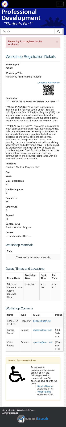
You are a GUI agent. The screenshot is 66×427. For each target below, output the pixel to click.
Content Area (13, 224)
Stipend (10, 215)
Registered (11, 198)
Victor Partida (44, 391)
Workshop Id (13, 64)
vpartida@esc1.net (42, 342)
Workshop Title (14, 73)
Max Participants (15, 180)
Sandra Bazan (44, 386)
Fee (8, 172)
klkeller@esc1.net (42, 320)
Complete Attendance (49, 82)
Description (12, 98)
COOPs (9, 232)
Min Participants (14, 189)
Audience (11, 163)
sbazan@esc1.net (42, 329)
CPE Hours (11, 206)
